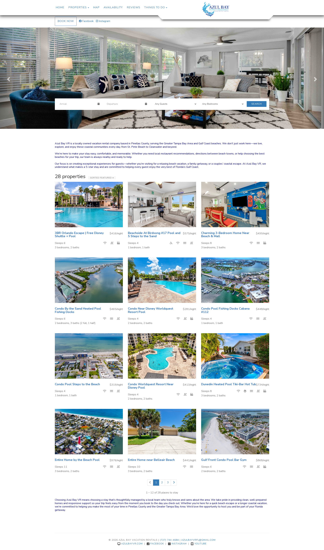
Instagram (104, 21)
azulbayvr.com (132, 543)
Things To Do (154, 7)
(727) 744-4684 (169, 540)
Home (60, 7)
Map (96, 7)
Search (256, 104)
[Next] (174, 482)
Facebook (87, 21)
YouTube (200, 543)
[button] (8, 78)
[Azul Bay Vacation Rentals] (215, 9)
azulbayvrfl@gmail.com (198, 540)
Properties (77, 7)
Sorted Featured (101, 177)
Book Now (66, 21)
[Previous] (150, 482)
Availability (113, 7)
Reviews (133, 7)
